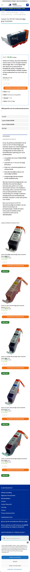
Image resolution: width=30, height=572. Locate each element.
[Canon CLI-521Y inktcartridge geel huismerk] (15, 290)
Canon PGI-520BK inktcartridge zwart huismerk (13, 254)
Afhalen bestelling (6, 492)
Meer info (5, 271)
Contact (3, 501)
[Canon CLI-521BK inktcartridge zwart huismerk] (15, 341)
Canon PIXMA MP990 (8, 124)
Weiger (15, 561)
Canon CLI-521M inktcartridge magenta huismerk (14, 458)
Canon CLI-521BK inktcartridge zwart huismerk (13, 356)
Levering (3, 507)
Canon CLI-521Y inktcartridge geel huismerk (12, 305)
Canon (22, 12)
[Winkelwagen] (27, 5)
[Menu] (2, 5)
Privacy (3, 510)
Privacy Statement (18, 569)
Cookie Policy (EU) (6, 504)
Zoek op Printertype (12, 12)
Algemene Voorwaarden (8, 495)
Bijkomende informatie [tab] (9, 139)
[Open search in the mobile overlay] (15, 538)
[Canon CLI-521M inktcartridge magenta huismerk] (15, 443)
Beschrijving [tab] (6, 136)
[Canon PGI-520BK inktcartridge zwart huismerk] (15, 239)
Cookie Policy (10, 569)
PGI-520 (4, 128)
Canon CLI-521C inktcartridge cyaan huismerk (13, 407)
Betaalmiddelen (5, 498)
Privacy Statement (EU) (8, 513)
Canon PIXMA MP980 (20, 14)
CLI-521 (4, 116)
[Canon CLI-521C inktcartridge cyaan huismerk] (15, 392)
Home (3, 12)
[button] (27, 542)
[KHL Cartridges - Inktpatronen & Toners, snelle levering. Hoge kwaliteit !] (15, 5)
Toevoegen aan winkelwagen (15, 88)
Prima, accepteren (15, 557)
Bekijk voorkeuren (15, 565)
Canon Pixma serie (6, 14)
